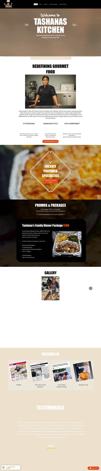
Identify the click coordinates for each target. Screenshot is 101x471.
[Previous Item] (10, 288)
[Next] (84, 241)
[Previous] (20, 241)
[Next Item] (90, 288)
